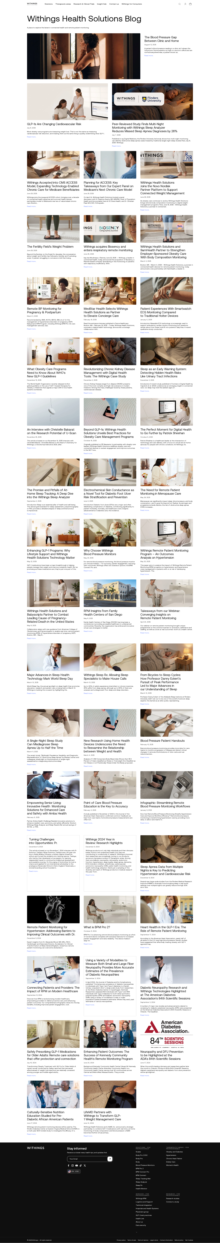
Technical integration (144, 1205)
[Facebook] (68, 1165)
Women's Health (172, 1165)
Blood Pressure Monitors (145, 1165)
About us (139, 1222)
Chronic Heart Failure (174, 1158)
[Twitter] (84, 1165)
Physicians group (142, 1212)
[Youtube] (76, 1165)
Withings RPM (141, 1198)
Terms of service (143, 1240)
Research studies (172, 1198)
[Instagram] (72, 1165)
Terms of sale (131, 1240)
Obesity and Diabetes (174, 1152)
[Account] (185, 4)
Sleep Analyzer (141, 1182)
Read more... (149, 55)
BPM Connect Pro (142, 1172)
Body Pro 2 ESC (142, 1155)
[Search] (179, 4)
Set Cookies (189, 1240)
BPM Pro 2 (139, 1168)
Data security (141, 1225)
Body (138, 1162)
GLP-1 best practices (144, 1215)
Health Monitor (141, 1189)
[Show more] (164, 1232)
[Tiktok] (80, 1165)
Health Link (140, 1218)
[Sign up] (109, 1159)
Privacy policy (121, 1240)
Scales (138, 1152)
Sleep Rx (139, 1185)
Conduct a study (172, 1202)
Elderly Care (170, 1162)
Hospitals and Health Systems (147, 1208)
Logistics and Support (144, 1202)
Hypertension (171, 1155)
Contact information (166, 1240)
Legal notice (154, 1240)
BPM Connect (141, 1175)
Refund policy (179, 1240)
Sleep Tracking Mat (143, 1179)
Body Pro (139, 1158)
